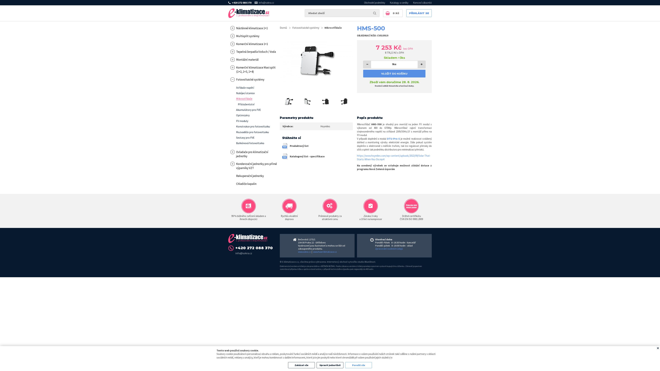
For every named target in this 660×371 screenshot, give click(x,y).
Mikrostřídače (333, 27)
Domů (283, 27)
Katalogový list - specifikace (307, 156)
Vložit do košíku (394, 73)
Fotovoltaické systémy (305, 27)
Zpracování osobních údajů (389, 248)
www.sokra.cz (304, 251)
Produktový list (299, 146)
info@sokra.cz (266, 2)
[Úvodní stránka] (248, 13)
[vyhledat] (374, 13)
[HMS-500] (316, 61)
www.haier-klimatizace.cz (325, 251)
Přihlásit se (419, 13)
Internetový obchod (337, 261)
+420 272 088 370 (241, 2)
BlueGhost (370, 261)
